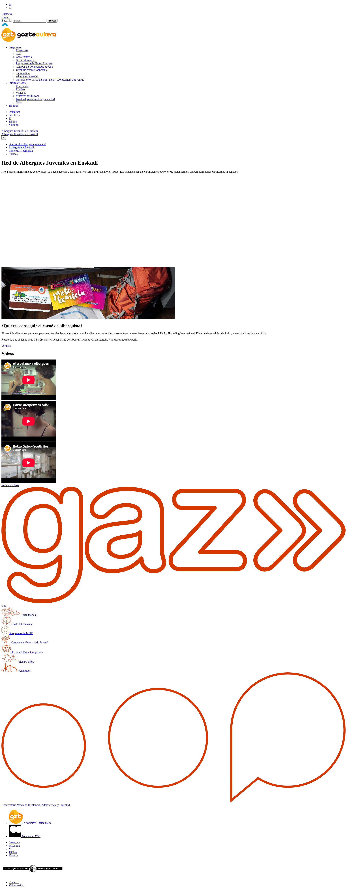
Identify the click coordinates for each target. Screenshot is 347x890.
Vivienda (21, 92)
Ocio (19, 102)
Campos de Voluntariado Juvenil (34, 66)
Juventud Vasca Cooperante (32, 69)
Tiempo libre (23, 73)
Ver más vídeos (10, 485)
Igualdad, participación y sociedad (35, 99)
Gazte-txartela (24, 56)
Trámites (13, 105)
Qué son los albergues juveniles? (27, 144)
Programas (15, 47)
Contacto (6, 13)
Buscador (6, 20)
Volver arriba (16, 885)
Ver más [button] (6, 345)
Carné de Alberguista (21, 150)
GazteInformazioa (26, 60)
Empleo (20, 89)
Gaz (18, 53)
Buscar (5, 17)
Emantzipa (22, 50)
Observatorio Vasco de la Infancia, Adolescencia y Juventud (50, 79)
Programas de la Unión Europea (34, 63)
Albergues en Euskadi (21, 147)
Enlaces (13, 153)
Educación (22, 86)
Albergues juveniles (27, 76)
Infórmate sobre (18, 82)
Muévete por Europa (27, 95)
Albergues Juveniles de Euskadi (19, 130)
